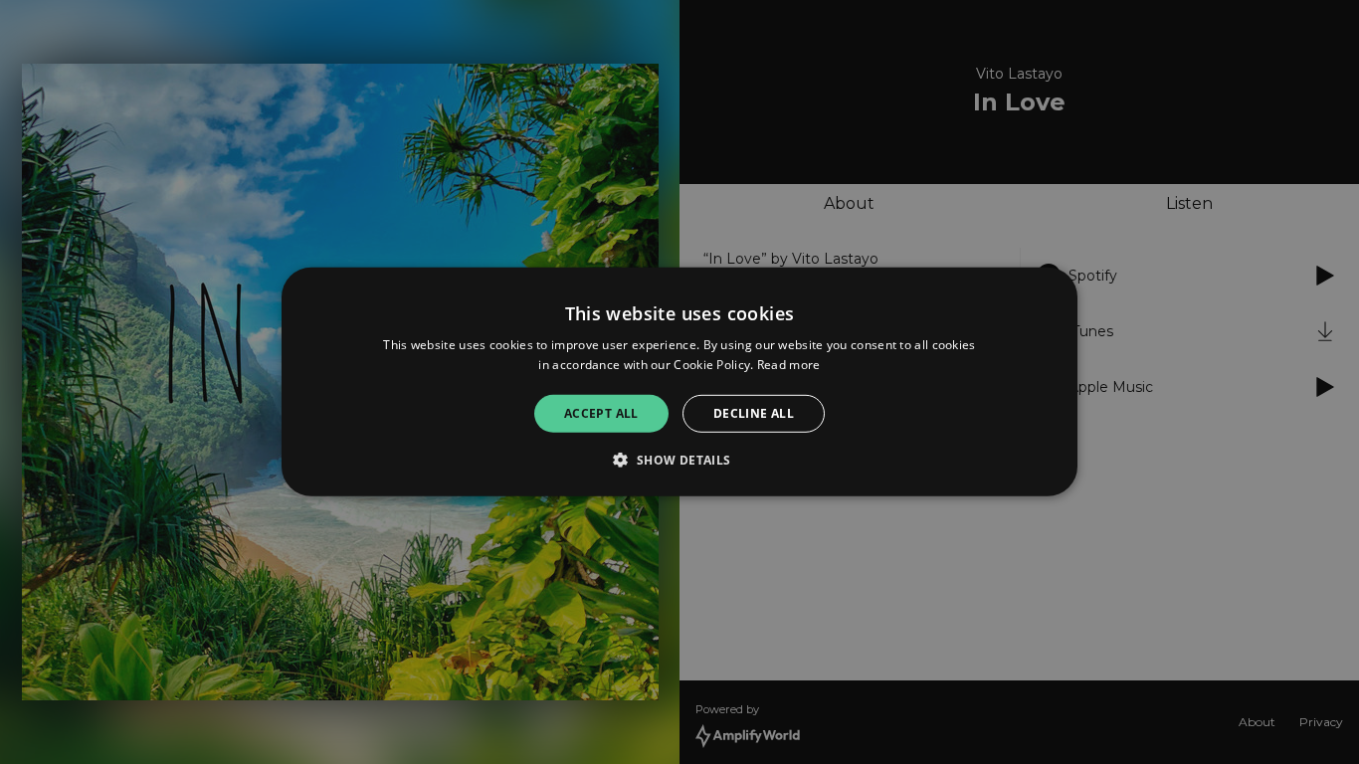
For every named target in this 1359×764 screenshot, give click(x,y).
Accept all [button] (601, 413)
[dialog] (679, 382)
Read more (789, 364)
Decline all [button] (753, 413)
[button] (679, 460)
